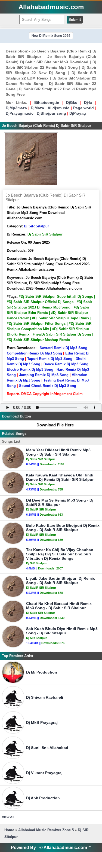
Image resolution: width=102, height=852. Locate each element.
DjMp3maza (16, 108)
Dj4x (88, 102)
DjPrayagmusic (19, 113)
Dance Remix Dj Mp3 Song (66, 364)
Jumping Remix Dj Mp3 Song (44, 375)
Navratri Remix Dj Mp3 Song (63, 348)
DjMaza (37, 108)
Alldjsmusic (58, 108)
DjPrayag (77, 113)
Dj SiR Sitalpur (36, 226)
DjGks (71, 102)
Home (9, 830)
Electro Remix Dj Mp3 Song (30, 369)
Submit (75, 20)
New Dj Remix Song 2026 (51, 36)
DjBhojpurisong (51, 113)
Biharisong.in (46, 102)
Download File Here (55, 425)
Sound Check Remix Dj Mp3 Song (47, 386)
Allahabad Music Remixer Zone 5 (46, 830)
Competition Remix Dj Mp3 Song (34, 353)
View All (8, 817)
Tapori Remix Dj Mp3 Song (49, 359)
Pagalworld (83, 108)
